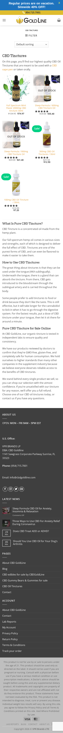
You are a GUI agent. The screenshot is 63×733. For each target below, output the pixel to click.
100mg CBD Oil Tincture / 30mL (16, 201)
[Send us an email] (21, 489)
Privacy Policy (10, 633)
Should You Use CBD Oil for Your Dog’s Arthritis (35, 543)
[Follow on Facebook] (5, 489)
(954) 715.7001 (19, 465)
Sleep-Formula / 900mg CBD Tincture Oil (16, 152)
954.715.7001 (33, 12)
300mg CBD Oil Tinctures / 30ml (47, 152)
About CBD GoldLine (14, 563)
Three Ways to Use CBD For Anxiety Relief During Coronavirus (36, 522)
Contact (6, 592)
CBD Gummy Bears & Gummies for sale (25, 580)
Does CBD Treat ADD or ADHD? (31, 531)
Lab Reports (9, 621)
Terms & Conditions (13, 645)
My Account (9, 627)
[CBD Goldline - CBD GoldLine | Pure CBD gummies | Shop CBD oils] (31, 20)
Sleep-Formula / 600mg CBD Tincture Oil (47, 106)
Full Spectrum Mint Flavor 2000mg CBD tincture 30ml (16, 108)
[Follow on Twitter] (16, 489)
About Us (44, 724)
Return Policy (10, 639)
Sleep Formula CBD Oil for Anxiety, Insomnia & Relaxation (32, 510)
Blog (4, 568)
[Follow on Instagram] (10, 489)
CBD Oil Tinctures (12, 586)
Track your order (12, 651)
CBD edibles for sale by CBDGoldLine (23, 574)
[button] (4, 20)
